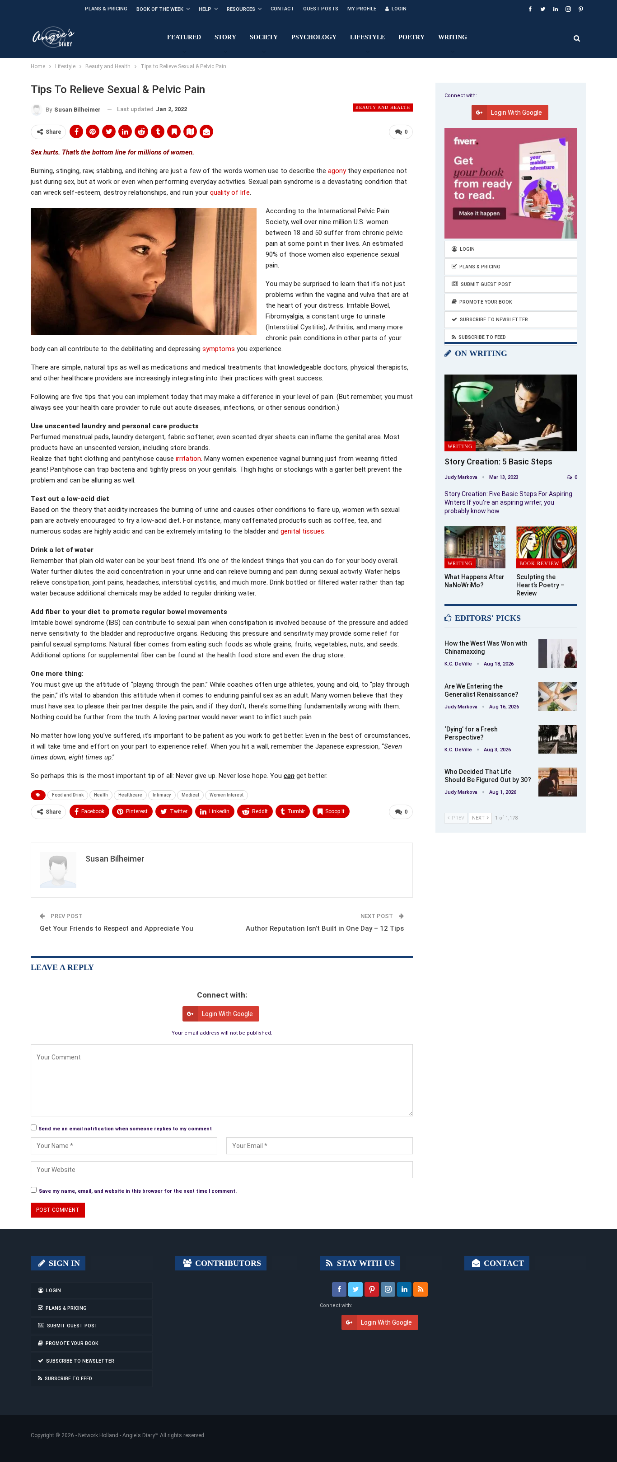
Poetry (411, 37)
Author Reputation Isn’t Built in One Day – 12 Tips (325, 928)
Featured (184, 37)
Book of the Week (159, 9)
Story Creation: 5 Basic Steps (498, 461)
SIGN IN (63, 1263)
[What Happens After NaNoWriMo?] (474, 547)
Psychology (314, 37)
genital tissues (302, 531)
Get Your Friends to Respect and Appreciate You (116, 928)
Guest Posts (320, 9)
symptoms (218, 349)
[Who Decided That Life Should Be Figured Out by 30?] (557, 782)
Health (101, 794)
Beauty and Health (382, 107)
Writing (452, 37)
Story (225, 37)
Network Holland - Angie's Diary (116, 1435)
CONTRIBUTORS (227, 1263)
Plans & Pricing (106, 9)
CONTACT (502, 1263)
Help (205, 9)
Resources (241, 9)
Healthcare (130, 794)
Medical (190, 794)
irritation (188, 459)
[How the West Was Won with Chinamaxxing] (557, 653)
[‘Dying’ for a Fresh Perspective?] (557, 739)
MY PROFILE (361, 9)
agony (337, 171)
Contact (282, 9)
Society (264, 37)
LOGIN (399, 9)
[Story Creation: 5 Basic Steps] (510, 413)
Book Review (539, 563)
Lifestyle (367, 37)
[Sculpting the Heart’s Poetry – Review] (546, 547)
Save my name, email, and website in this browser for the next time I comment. (138, 1191)
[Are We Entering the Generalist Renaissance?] (557, 696)
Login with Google (227, 1013)
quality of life (230, 192)
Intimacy (162, 794)
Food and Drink (68, 794)
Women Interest (226, 794)
